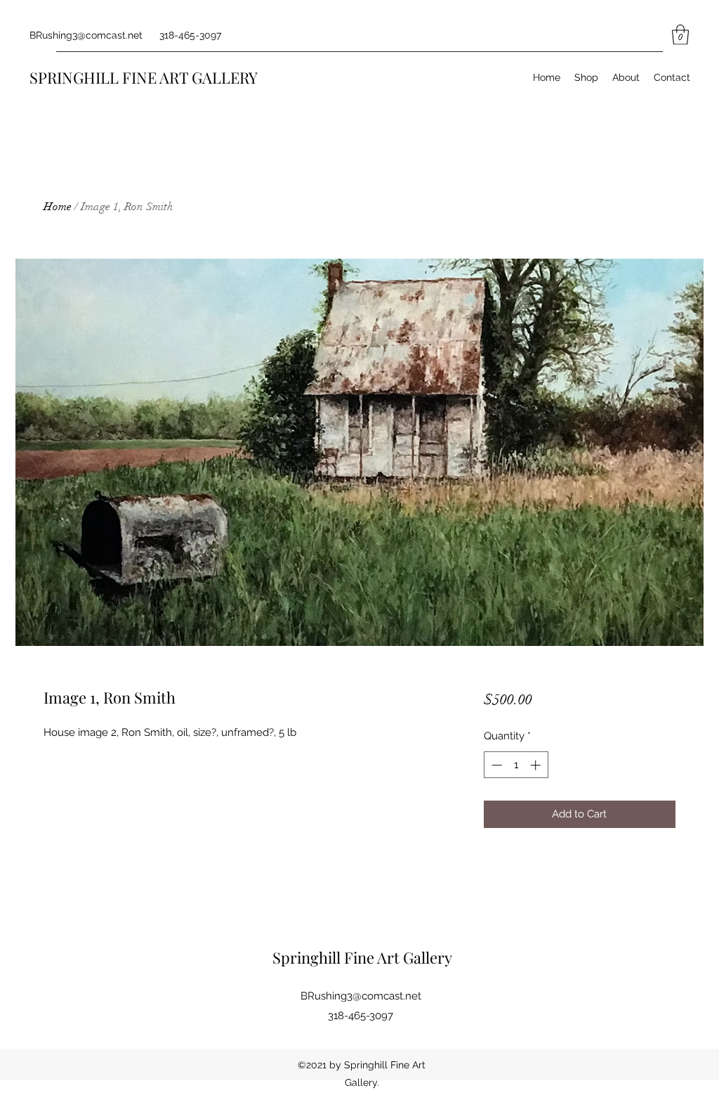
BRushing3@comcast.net (86, 35)
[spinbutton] (515, 765)
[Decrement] (495, 765)
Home (58, 207)
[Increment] (536, 765)
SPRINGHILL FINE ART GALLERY (143, 77)
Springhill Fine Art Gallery (362, 957)
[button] (680, 35)
